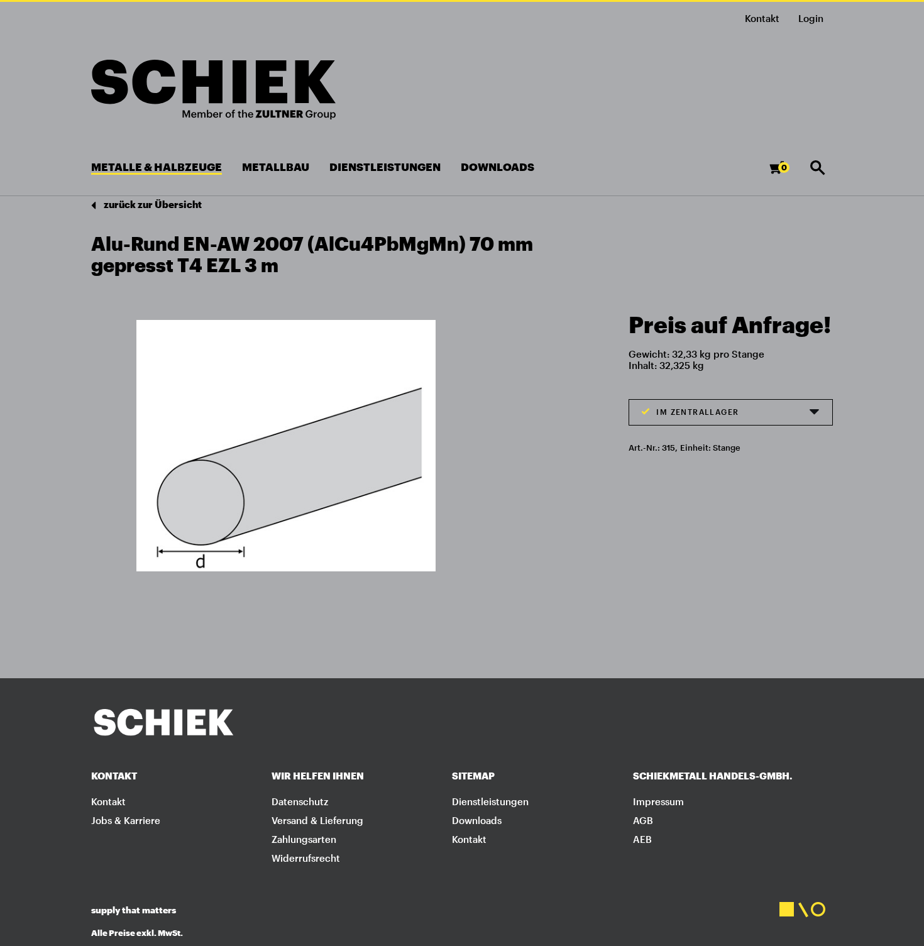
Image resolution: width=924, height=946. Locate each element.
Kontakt (762, 18)
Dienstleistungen (490, 801)
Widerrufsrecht (306, 858)
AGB (643, 820)
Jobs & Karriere (125, 820)
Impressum (658, 801)
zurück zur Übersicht (152, 204)
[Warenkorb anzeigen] (786, 173)
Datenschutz (300, 801)
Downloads (477, 820)
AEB (642, 839)
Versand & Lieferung (317, 820)
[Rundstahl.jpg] (286, 445)
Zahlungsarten (304, 839)
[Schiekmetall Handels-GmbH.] (213, 89)
